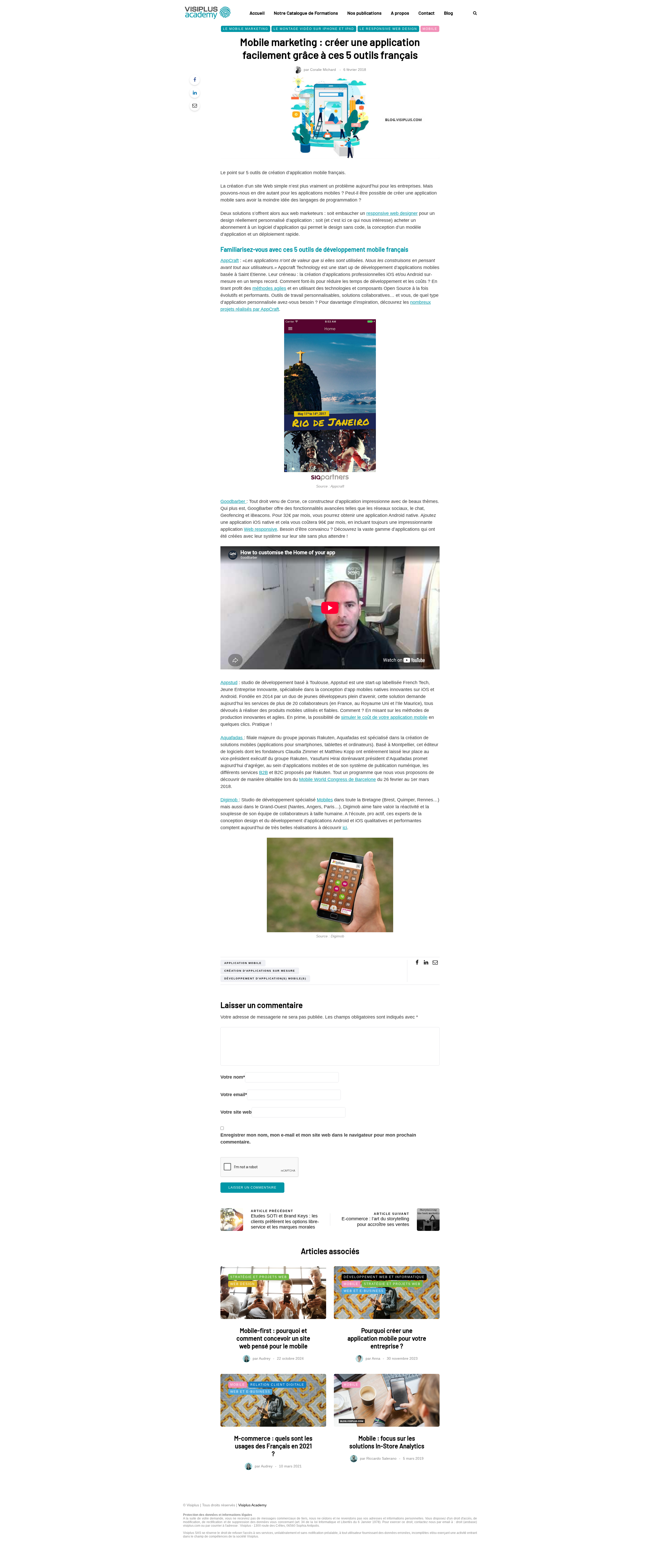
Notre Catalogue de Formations (306, 13)
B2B (263, 772)
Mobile (430, 29)
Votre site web (236, 1112)
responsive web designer (392, 213)
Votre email (233, 1094)
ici (345, 827)
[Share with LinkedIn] (194, 93)
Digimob (229, 799)
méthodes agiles (269, 288)
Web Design (242, 1284)
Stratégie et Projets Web (258, 1277)
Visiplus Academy (252, 1505)
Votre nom (232, 1077)
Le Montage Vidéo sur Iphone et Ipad (314, 29)
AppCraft (229, 260)
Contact (426, 13)
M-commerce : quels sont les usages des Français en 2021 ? (273, 1445)
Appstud (228, 682)
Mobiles (325, 799)
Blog (448, 13)
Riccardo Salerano (381, 1458)
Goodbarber (233, 501)
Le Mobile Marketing (245, 29)
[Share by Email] (194, 105)
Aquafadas (232, 737)
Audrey (264, 1358)
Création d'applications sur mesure (259, 970)
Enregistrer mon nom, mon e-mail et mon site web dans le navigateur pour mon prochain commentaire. (318, 1138)
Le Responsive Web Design (388, 29)
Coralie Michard (323, 70)
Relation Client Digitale (277, 1385)
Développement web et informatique (384, 1277)
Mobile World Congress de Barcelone (337, 779)
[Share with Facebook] (194, 80)
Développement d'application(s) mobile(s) (265, 978)
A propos (400, 13)
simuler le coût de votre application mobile (384, 717)
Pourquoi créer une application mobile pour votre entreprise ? (387, 1338)
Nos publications (364, 13)
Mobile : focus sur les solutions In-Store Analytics (386, 1442)
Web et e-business (364, 1291)
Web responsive (260, 529)
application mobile (243, 963)
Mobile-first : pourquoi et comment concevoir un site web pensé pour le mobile (273, 1338)
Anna (376, 1358)
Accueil (257, 13)
